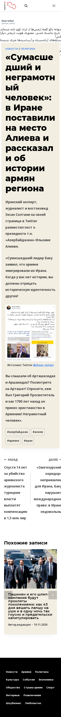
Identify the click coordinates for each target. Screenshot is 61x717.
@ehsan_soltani (43, 365)
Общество (13, 687)
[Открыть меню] (54, 5)
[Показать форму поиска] (24, 5)
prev (8, 595)
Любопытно (33, 703)
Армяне (26, 671)
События (29, 679)
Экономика (45, 679)
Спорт (50, 687)
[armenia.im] (11, 5)
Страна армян (33, 687)
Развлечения (32, 695)
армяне (13, 440)
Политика (28, 48)
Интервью (13, 695)
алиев (38, 432)
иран (28, 440)
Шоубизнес (13, 703)
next (52, 595)
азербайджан (17, 432)
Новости (11, 48)
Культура (12, 679)
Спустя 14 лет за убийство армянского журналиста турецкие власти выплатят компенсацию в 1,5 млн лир (15, 489)
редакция (23, 624)
